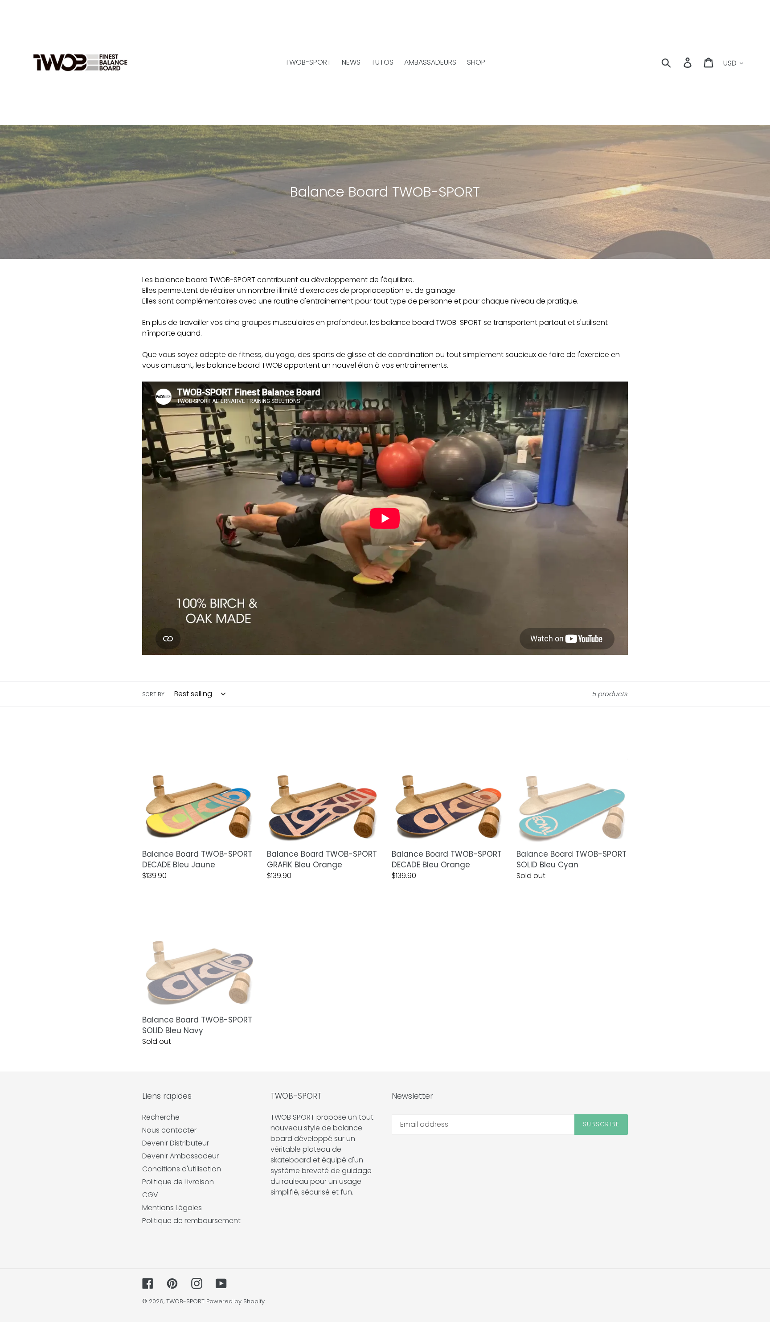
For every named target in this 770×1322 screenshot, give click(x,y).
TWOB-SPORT (185, 1301)
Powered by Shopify (235, 1301)
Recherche (161, 1117)
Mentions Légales (172, 1208)
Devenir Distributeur (175, 1143)
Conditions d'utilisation (181, 1169)
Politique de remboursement (191, 1220)
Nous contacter (169, 1130)
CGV (150, 1195)
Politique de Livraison (178, 1182)
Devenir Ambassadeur (180, 1156)
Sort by (153, 694)
